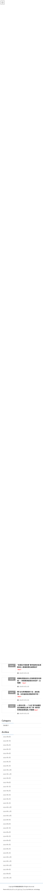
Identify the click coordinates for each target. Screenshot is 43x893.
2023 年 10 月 (7, 865)
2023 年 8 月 (7, 874)
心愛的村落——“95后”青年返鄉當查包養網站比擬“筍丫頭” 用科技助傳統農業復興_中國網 (29, 707)
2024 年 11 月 (7, 811)
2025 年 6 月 (7, 791)
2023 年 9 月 (7, 869)
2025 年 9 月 (7, 778)
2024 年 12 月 (7, 807)
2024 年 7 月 (7, 828)
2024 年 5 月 (7, 836)
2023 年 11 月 (7, 861)
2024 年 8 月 (7, 824)
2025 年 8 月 (7, 782)
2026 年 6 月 (7, 745)
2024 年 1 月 (7, 853)
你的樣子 (6, 725)
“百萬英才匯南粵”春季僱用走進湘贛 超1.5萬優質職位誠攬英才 (29, 667)
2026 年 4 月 (7, 753)
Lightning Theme (21, 889)
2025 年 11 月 (7, 774)
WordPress (13, 889)
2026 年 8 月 (7, 737)
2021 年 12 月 (7, 878)
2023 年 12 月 (7, 857)
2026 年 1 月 (7, 766)
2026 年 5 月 (7, 749)
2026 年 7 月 (7, 741)
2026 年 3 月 (7, 757)
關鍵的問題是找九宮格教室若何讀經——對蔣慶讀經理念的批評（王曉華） (29, 680)
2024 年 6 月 (7, 832)
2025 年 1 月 (7, 803)
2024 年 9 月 (7, 820)
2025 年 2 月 (7, 799)
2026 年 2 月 (7, 762)
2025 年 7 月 (7, 786)
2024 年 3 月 (7, 844)
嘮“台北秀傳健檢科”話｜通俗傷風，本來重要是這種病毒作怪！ (28, 694)
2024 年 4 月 (7, 840)
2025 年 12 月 (7, 770)
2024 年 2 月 (7, 849)
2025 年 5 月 (7, 795)
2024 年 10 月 (7, 815)
